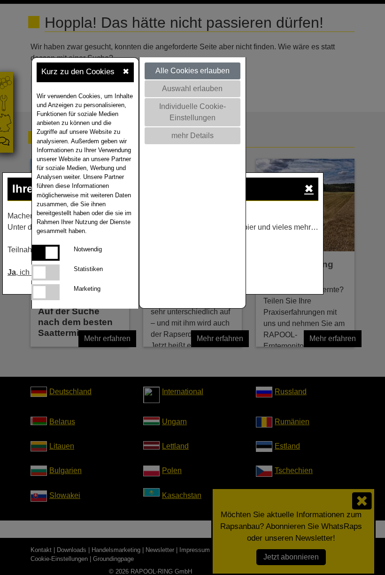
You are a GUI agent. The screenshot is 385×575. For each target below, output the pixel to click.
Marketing (87, 288)
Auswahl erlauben (192, 89)
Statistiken (88, 268)
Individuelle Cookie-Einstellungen (192, 112)
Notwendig (88, 249)
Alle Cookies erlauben (192, 71)
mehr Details (192, 136)
